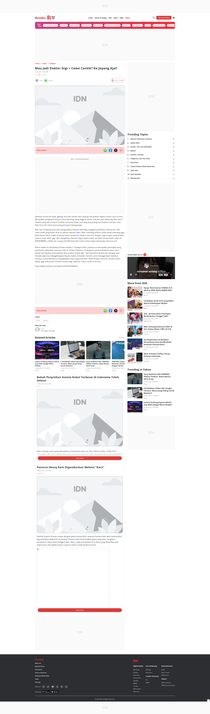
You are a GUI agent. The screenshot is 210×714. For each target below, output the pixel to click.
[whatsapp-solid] (105, 150)
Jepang (60, 216)
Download (38, 692)
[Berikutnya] (125, 350)
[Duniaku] (45, 17)
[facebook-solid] (110, 150)
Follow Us (38, 687)
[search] (153, 17)
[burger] (173, 17)
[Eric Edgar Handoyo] (37, 329)
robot (78, 232)
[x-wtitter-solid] (115, 150)
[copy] (121, 150)
